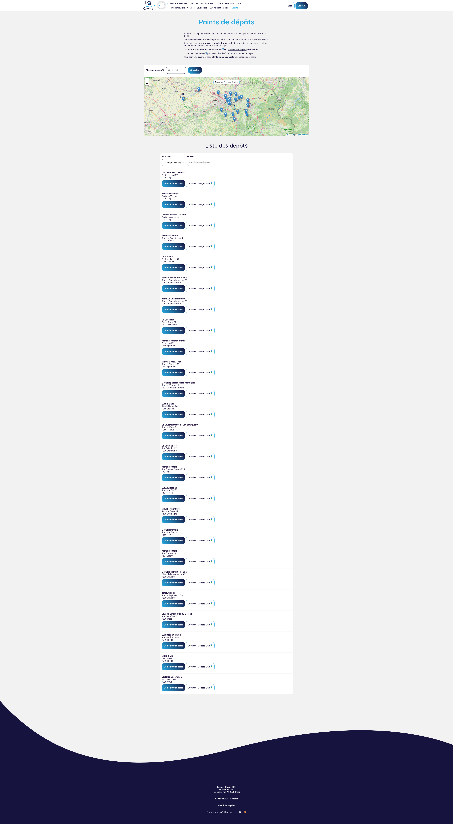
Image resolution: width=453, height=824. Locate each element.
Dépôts (235, 8)
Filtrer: (190, 156)
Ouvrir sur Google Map (199, 183)
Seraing (226, 8)
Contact (302, 5)
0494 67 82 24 (221, 798)
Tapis (239, 3)
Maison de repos (207, 3)
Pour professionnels (179, 3)
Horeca (220, 3)
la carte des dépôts (237, 49)
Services (194, 3)
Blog (290, 5)
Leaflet (291, 134)
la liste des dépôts (225, 57)
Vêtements (229, 3)
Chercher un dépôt (155, 70)
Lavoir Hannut (215, 8)
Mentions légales (226, 805)
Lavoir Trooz (202, 8)
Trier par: (166, 156)
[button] (225, 114)
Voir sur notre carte (173, 183)
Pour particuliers (177, 8)
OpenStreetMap (303, 134)
